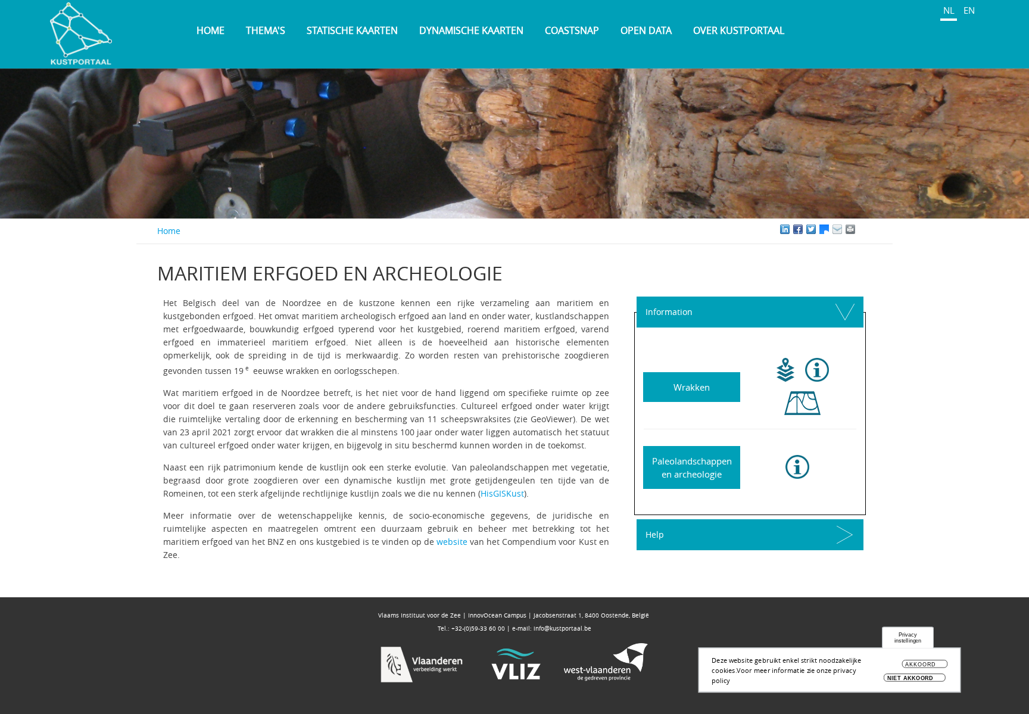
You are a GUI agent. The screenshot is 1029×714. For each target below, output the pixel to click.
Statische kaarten (352, 30)
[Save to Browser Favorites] (837, 229)
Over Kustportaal (738, 30)
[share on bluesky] (824, 229)
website (451, 541)
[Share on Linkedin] (785, 229)
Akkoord (920, 665)
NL (949, 10)
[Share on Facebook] (798, 229)
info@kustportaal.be (562, 628)
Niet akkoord (910, 678)
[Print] (863, 229)
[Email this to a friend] (850, 229)
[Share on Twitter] (811, 229)
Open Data (646, 30)
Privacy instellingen (908, 638)
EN (969, 10)
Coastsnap (572, 30)
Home (210, 30)
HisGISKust (502, 493)
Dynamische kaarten (471, 30)
